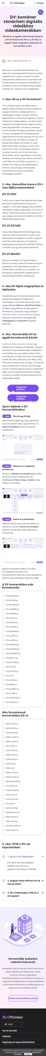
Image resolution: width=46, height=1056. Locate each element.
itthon (9, 61)
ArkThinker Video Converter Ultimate (17, 314)
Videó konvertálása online (23, 998)
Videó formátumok (20, 61)
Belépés (40, 3)
